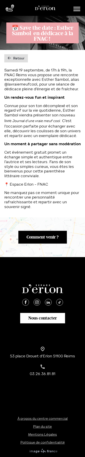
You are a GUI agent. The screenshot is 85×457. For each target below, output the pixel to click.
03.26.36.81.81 (42, 373)
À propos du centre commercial (42, 419)
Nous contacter (42, 318)
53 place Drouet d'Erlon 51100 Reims (42, 356)
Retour (18, 58)
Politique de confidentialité (42, 442)
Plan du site (42, 427)
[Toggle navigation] (76, 8)
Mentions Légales (42, 434)
